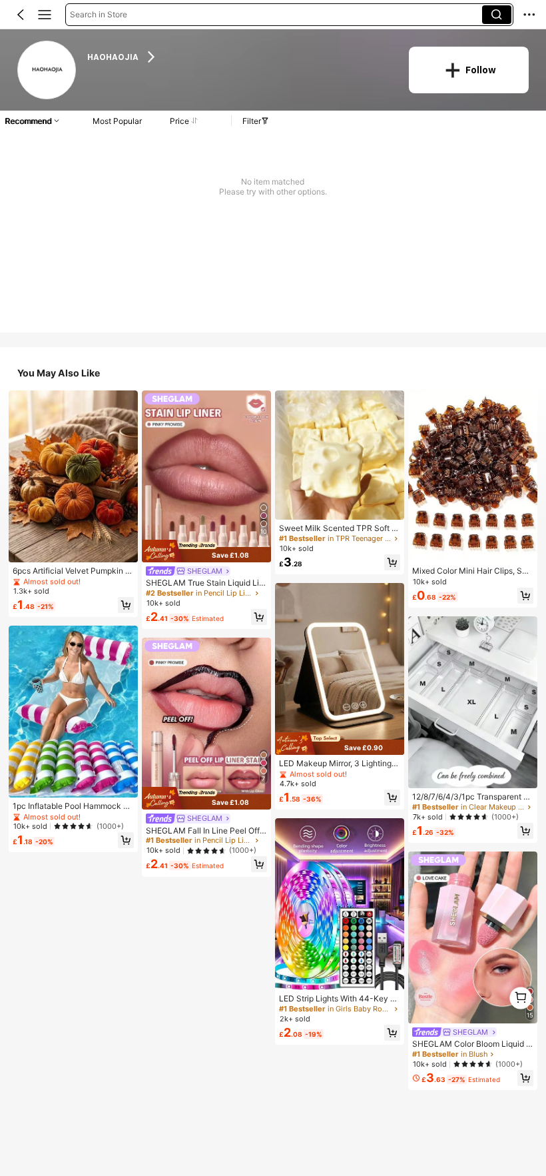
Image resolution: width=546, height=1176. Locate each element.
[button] (21, 14)
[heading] (239, 56)
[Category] (45, 14)
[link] (47, 70)
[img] (206, 551)
